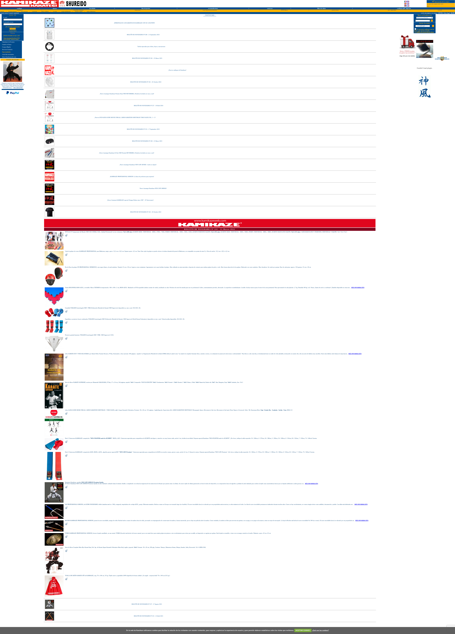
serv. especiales (392, 10)
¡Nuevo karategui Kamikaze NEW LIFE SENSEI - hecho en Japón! (138, 164)
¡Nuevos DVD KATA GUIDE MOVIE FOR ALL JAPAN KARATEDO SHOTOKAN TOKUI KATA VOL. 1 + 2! (125, 117)
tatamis (2, 11)
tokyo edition (45, 11)
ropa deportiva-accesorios (210, 10)
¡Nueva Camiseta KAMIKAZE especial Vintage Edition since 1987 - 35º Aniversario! (130, 200)
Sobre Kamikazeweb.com (9, 57)
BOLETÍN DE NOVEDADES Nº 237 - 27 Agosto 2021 (147, 604)
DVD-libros (284, 10)
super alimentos (91, 11)
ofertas (55, 8)
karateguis (20, 10)
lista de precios (146, 8)
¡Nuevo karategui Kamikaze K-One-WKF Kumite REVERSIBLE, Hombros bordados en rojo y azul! (126, 153)
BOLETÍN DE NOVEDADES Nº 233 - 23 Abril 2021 (148, 616)
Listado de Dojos (6, 44)
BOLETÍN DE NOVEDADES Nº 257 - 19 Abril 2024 (148, 105)
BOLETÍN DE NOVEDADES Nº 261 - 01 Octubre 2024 (145, 82)
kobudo (440, 10)
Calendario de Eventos (8, 42)
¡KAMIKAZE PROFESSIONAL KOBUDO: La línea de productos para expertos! (132, 176)
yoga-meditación (66, 11)
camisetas (34, 11)
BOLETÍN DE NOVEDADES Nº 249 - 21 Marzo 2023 (147, 141)
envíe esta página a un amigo (429, 13)
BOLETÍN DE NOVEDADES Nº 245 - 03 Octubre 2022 (145, 212)
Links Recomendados (8, 54)
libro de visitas (321, 8)
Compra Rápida (6, 47)
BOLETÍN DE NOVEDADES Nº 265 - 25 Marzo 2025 (147, 58)
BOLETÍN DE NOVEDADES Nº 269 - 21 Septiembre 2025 (143, 34)
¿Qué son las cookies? (320, 630)
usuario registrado (14, 13)
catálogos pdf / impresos (404, 8)
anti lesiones (24, 11)
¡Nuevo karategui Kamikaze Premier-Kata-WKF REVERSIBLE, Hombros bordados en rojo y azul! (127, 93)
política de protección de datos (425, 32)
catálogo (19, 8)
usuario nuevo (4, 13)
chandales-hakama (78, 10)
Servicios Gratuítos (7, 49)
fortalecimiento (12, 11)
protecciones (335, 10)
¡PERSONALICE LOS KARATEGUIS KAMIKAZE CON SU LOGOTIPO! (134, 23)
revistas (55, 11)
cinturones (137, 10)
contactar (270, 8)
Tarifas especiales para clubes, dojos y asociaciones (151, 46)
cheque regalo (79, 11)
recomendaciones (213, 8)
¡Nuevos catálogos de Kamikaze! (177, 70)
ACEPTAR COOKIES (303, 630)
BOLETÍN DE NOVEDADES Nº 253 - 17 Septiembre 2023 (143, 129)
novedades (92, 8)
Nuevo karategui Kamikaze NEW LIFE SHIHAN (153, 188)
